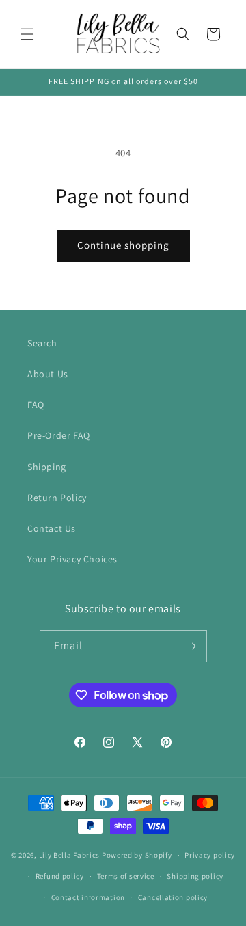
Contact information (88, 897)
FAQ (35, 404)
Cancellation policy (173, 897)
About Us (47, 374)
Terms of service (125, 876)
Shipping (46, 467)
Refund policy (60, 876)
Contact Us (51, 528)
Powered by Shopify (137, 855)
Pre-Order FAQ (58, 435)
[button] (27, 34)
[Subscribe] (191, 646)
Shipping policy (195, 876)
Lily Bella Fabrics (69, 855)
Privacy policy (209, 855)
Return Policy (57, 497)
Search (42, 343)
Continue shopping (123, 245)
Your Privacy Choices (72, 559)
